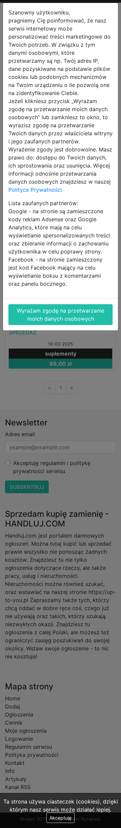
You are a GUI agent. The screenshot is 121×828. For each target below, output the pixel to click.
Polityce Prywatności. (35, 189)
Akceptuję (60, 818)
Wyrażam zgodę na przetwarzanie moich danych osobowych (60, 314)
